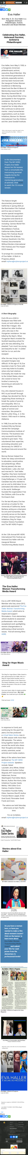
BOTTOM (3, 5)
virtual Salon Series (11, 735)
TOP (2, 1112)
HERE (21, 183)
